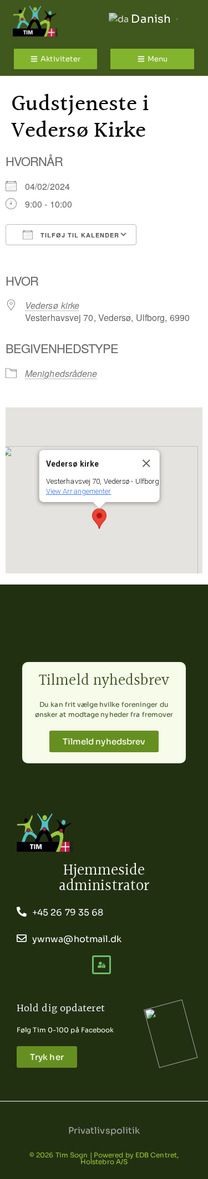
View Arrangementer (78, 491)
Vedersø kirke (52, 305)
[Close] (146, 463)
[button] (99, 518)
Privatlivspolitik (104, 1130)
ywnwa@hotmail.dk (77, 939)
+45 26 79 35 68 (68, 912)
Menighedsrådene (61, 373)
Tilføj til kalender (78, 235)
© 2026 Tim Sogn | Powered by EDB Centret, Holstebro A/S (104, 1158)
